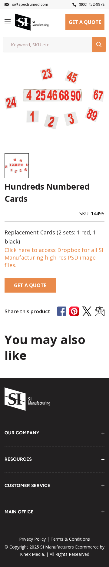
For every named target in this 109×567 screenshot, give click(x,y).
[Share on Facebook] (61, 311)
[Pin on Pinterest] (74, 311)
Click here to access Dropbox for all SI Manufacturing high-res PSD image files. (54, 257)
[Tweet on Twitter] (87, 311)
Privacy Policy (32, 539)
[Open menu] (8, 21)
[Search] (99, 44)
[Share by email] (99, 311)
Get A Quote (85, 22)
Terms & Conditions (70, 539)
